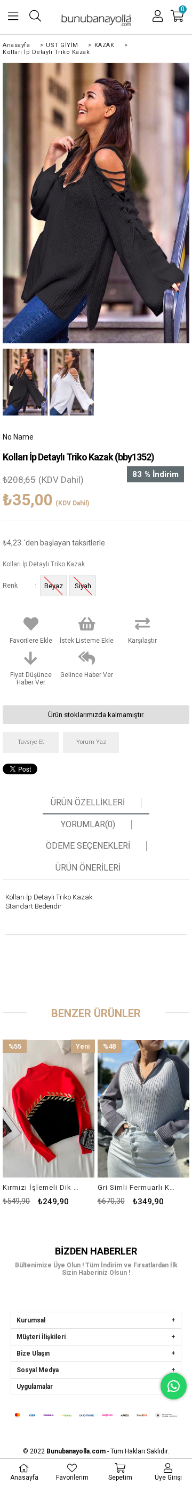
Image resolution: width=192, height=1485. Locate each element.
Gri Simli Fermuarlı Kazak (137, 1187)
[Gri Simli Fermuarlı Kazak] (143, 1109)
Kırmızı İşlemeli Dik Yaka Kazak (42, 1187)
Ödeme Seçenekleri (88, 846)
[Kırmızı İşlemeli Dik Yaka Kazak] (48, 1109)
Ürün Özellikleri (88, 802)
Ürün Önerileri (88, 868)
